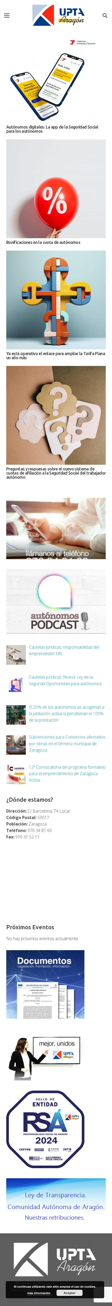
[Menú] (7, 15)
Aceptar (70, 1292)
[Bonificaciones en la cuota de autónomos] (56, 188)
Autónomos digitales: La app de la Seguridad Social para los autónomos (52, 129)
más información (39, 1293)
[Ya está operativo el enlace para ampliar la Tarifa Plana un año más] (56, 300)
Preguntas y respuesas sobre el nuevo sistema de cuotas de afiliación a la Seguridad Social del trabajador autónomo (56, 473)
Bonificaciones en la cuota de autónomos (43, 242)
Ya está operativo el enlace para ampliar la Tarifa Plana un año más (55, 355)
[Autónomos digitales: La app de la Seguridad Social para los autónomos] (56, 80)
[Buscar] (105, 15)
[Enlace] (59, 15)
